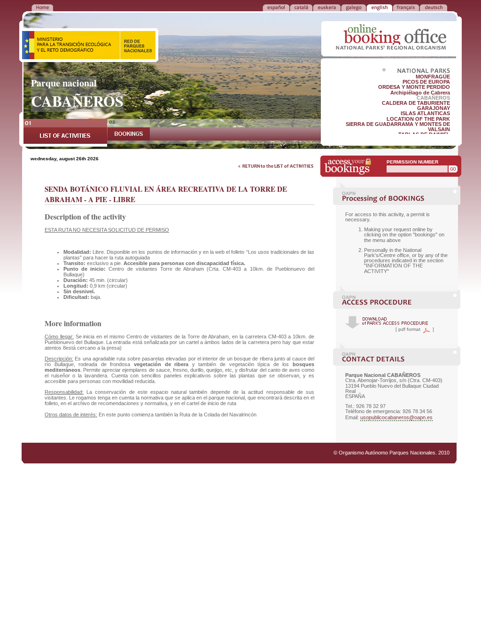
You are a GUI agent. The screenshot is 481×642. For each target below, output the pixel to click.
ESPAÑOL (276, 7)
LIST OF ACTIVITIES (65, 133)
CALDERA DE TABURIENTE (416, 103)
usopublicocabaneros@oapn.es (396, 417)
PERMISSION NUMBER (412, 161)
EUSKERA (327, 7)
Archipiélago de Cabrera (420, 92)
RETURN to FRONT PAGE (42, 7)
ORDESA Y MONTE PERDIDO (414, 87)
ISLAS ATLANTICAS (425, 113)
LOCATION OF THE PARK (418, 119)
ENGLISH (379, 7)
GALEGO (353, 7)
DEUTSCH (433, 7)
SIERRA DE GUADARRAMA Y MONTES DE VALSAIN (398, 126)
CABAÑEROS (433, 98)
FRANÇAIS (406, 7)
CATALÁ (301, 7)
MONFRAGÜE (433, 76)
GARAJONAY (433, 108)
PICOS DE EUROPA (426, 82)
